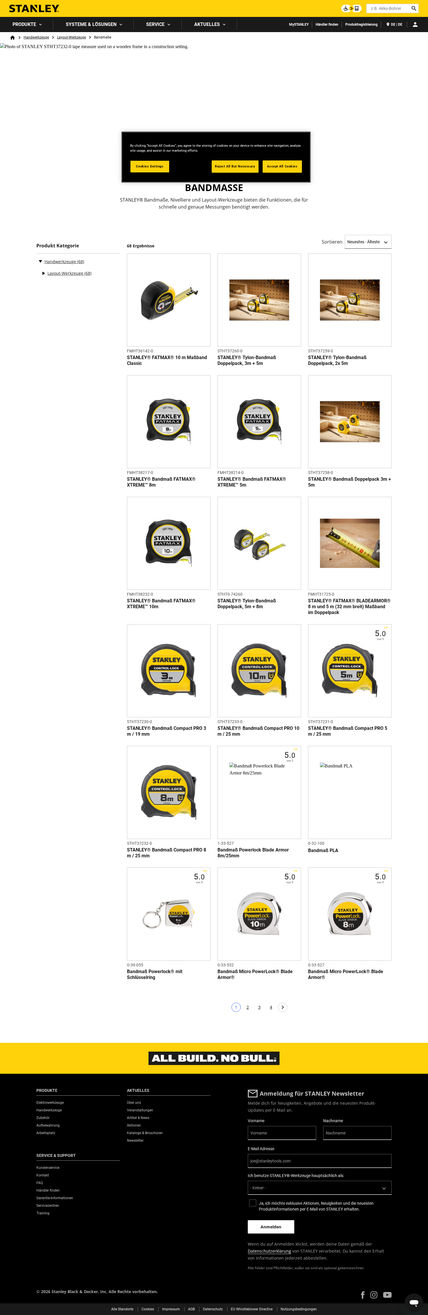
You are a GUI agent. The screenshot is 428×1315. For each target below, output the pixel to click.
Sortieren (332, 242)
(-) (40, 261)
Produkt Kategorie (57, 246)
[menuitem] (26, 24)
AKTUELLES (207, 24)
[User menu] (415, 24)
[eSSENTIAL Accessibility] (351, 8)
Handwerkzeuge (36, 37)
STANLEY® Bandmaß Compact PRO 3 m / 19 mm (166, 731)
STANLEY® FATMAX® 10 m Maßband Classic (167, 360)
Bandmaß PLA (323, 850)
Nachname (333, 1120)
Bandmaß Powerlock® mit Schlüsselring (154, 974)
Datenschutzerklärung (269, 1251)
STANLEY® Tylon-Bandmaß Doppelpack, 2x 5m (337, 360)
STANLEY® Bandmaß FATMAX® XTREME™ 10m (161, 603)
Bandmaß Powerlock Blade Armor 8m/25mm (253, 852)
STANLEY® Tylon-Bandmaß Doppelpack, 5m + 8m (246, 603)
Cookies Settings (149, 166)
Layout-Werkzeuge (71, 37)
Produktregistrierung (361, 24)
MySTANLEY (299, 24)
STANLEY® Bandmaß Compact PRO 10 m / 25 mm (258, 731)
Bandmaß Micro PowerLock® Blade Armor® (255, 974)
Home (12, 38)
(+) (43, 273)
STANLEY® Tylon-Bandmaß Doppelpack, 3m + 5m (246, 360)
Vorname (256, 1120)
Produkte (24, 24)
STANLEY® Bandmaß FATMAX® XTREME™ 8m (161, 482)
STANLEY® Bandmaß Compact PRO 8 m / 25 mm (166, 852)
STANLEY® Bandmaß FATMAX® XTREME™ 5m (251, 482)
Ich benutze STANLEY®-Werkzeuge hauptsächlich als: (296, 1175)
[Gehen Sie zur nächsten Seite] (282, 1007)
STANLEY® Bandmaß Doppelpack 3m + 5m (349, 482)
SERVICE (155, 24)
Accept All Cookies (282, 166)
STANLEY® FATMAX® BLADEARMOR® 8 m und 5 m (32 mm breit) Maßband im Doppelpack (349, 606)
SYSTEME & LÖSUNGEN (91, 24)
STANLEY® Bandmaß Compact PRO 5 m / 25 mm (347, 731)
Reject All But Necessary (235, 166)
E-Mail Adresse (261, 1148)
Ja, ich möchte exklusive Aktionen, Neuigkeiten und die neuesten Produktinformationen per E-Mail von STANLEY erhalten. (316, 1206)
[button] (363, 1295)
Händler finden (327, 24)
